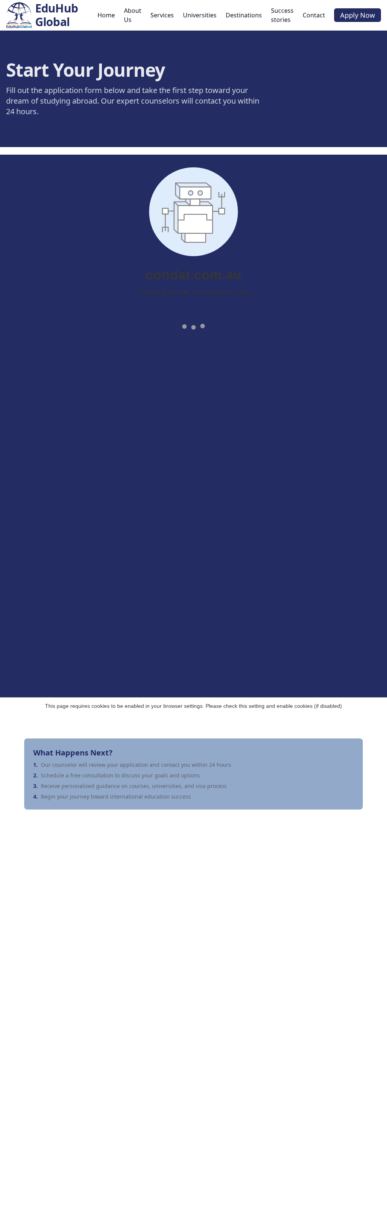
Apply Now (357, 15)
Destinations (244, 15)
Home (106, 15)
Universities (200, 15)
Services (162, 15)
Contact (314, 15)
